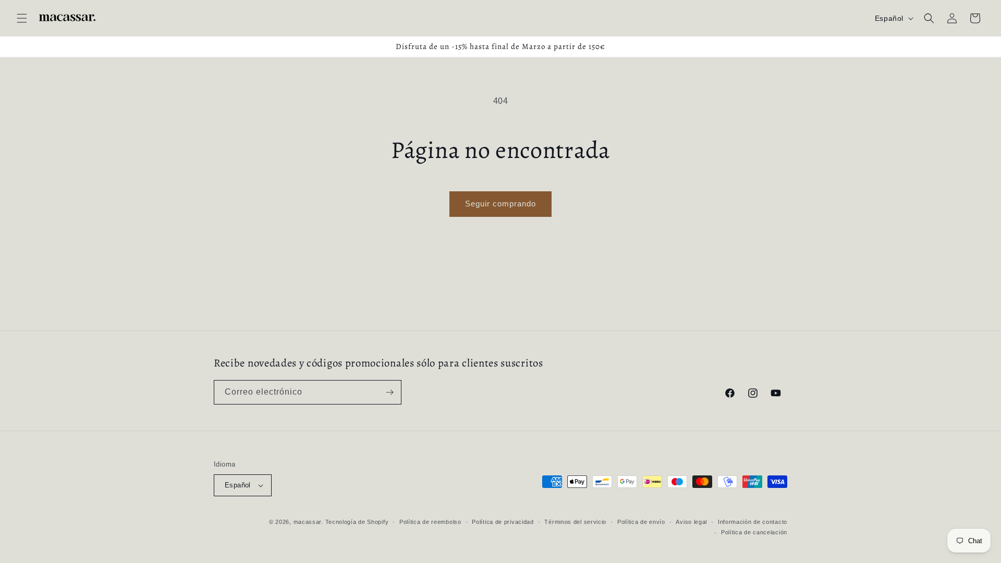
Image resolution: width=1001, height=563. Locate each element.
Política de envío (641, 522)
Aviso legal (691, 522)
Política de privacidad (502, 522)
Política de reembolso (430, 522)
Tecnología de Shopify (357, 522)
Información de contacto (752, 522)
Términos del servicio (575, 522)
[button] (21, 18)
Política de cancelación (754, 532)
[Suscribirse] (389, 392)
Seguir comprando (500, 203)
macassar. (308, 522)
